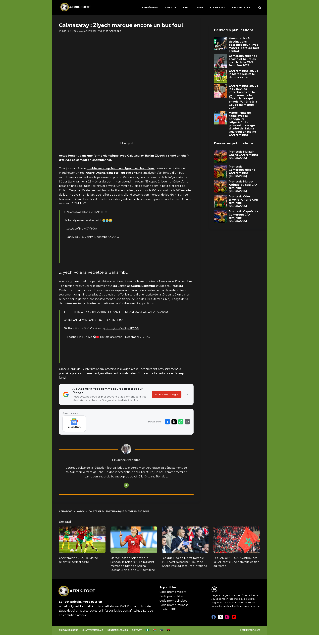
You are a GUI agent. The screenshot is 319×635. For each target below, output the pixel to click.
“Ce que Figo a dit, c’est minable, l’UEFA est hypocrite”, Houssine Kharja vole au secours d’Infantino (184, 562)
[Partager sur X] (174, 422)
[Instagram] (227, 617)
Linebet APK (168, 609)
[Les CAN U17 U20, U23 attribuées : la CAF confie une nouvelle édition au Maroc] (236, 539)
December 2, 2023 (106, 236)
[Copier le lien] (187, 422)
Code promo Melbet (173, 591)
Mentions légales (117, 630)
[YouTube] (234, 617)
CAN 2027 (170, 7)
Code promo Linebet (173, 600)
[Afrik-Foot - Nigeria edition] (147, 630)
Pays (185, 7)
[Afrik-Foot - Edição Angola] (168, 630)
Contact (137, 630)
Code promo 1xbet (172, 596)
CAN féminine (150, 7)
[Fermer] (187, 394)
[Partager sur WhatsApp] (180, 422)
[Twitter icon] (126, 485)
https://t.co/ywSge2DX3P (122, 328)
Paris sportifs (241, 7)
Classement (217, 7)
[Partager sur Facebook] (167, 422)
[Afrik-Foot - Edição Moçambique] (161, 630)
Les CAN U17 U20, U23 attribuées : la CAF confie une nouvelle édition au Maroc (236, 562)
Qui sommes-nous (68, 630)
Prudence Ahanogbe (109, 30)
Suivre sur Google (166, 394)
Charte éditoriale (92, 630)
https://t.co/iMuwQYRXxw (80, 228)
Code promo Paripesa (174, 605)
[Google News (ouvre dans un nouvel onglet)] (74, 423)
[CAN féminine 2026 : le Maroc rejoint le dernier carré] (82, 539)
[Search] (259, 7)
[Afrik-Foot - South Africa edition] (154, 630)
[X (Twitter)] (220, 617)
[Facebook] (214, 617)
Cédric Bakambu (143, 286)
